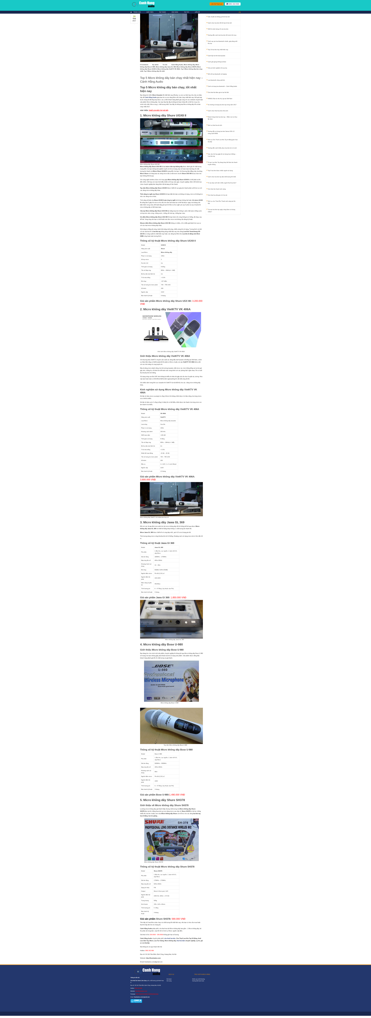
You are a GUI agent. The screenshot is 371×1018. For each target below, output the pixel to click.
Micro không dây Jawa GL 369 (166, 67)
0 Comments (144, 64)
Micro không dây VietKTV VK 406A (168, 69)
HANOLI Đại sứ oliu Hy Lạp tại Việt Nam (220, 98)
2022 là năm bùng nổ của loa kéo (218, 29)
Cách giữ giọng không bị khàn (217, 62)
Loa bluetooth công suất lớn (216, 80)
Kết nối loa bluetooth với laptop (217, 74)
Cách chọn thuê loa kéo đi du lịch (218, 111)
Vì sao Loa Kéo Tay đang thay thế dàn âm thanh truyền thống (222, 163)
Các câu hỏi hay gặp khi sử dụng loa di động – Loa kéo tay (222, 155)
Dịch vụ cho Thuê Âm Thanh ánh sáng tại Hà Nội (221, 202)
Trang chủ (137, 12)
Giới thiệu (149, 12)
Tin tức (186, 12)
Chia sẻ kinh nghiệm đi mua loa (217, 68)
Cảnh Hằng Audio (177, 64)
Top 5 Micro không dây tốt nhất (154, 71)
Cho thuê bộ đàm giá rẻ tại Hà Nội (218, 92)
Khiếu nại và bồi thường (198, 979)
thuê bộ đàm (181, 940)
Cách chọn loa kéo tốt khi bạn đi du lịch (220, 23)
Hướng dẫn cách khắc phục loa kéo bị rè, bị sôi (222, 148)
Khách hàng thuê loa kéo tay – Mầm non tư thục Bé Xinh (222, 118)
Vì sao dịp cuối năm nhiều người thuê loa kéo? (222, 183)
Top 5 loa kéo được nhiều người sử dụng (220, 170)
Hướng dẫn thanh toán (198, 981)
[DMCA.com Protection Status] (136, 1001)
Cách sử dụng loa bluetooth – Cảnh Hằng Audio (222, 86)
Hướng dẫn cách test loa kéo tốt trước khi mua (222, 35)
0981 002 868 (233, 4)
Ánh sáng (175, 12)
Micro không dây (189, 64)
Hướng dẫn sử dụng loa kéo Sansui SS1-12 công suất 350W (221, 132)
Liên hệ (197, 12)
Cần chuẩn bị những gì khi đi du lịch (219, 16)
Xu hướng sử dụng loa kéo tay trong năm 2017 (222, 104)
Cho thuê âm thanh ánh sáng (217, 189)
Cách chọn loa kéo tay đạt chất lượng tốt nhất (222, 176)
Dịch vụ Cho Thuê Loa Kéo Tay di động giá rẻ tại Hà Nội (222, 141)
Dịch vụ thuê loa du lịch (215, 125)
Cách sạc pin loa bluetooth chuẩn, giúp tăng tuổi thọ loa (222, 42)
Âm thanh (162, 12)
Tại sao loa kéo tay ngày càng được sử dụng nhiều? (221, 210)
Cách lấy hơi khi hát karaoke (216, 55)
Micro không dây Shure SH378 (186, 67)
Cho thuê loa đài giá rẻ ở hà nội (217, 195)
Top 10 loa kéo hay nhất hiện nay (218, 49)
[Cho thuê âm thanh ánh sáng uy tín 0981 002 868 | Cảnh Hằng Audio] (143, 4)
